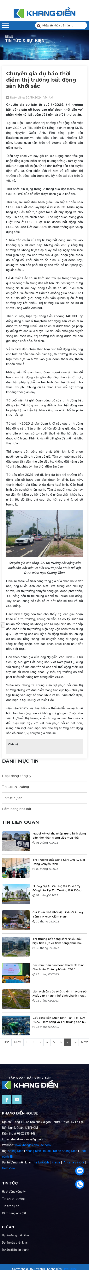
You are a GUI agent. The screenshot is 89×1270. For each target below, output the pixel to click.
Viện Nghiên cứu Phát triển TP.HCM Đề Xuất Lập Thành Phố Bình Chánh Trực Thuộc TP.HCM (59, 994)
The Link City (40, 1162)
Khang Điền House (38, 1151)
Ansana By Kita (74, 1162)
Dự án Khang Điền (65, 1151)
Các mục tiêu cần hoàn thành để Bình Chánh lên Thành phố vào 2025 (58, 967)
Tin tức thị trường (15, 787)
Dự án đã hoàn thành (15, 1249)
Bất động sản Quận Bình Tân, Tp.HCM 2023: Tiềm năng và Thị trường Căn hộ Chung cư (58, 1020)
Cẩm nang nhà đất (16, 809)
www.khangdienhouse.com (32, 1145)
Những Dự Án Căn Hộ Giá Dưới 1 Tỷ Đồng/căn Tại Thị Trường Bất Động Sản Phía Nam (57, 888)
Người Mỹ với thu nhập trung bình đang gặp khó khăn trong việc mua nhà (59, 835)
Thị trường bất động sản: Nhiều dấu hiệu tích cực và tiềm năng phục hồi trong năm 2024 (57, 941)
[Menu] (5, 25)
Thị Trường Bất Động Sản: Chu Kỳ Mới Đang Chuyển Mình (58, 861)
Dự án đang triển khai (15, 1235)
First (6, 1042)
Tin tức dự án (12, 798)
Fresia (56, 1162)
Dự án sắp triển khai (15, 1242)
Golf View (8, 1168)
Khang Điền (15, 1151)
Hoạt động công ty (16, 776)
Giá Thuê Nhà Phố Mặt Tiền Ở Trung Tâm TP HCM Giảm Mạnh (57, 914)
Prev (17, 1042)
